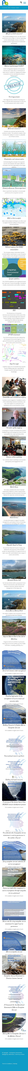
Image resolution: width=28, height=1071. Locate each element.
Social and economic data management (14, 670)
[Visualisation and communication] (14, 148)
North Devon (14, 487)
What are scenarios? (14, 128)
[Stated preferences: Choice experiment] (14, 177)
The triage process (14, 97)
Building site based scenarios (14, 779)
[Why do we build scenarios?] (14, 22)
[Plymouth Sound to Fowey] (14, 534)
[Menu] (24, 3)
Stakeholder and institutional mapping (14, 397)
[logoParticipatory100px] (11, 3)
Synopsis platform (14, 279)
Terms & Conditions (7, 1063)
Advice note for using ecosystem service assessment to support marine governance (14, 923)
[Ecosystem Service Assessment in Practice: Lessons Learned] (14, 964)
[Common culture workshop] (14, 446)
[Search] (20, 3)
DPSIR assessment (14, 334)
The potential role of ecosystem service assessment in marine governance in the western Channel (14, 835)
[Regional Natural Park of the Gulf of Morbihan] (14, 625)
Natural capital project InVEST (14, 66)
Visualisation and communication (14, 159)
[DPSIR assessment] (14, 328)
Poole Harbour (14, 517)
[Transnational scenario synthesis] (14, 745)
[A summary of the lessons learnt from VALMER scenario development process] (14, 791)
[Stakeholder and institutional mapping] (14, 386)
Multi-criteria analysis (14, 218)
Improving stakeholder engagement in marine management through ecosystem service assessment (14, 890)
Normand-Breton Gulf (14, 580)
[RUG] (14, 299)
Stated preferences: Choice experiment (14, 188)
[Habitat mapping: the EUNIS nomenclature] (14, 236)
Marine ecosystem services (14, 952)
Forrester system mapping (14, 428)
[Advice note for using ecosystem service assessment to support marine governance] (14, 910)
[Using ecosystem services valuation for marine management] (14, 850)
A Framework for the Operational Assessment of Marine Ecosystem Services (14, 1007)
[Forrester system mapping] (14, 417)
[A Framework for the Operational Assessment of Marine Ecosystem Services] (14, 994)
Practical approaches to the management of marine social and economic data (14, 698)
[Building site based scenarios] (14, 768)
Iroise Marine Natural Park (14, 611)
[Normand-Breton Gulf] (14, 569)
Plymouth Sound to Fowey (14, 545)
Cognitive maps (14, 364)
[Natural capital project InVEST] (14, 55)
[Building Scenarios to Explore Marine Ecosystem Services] (14, 714)
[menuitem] (20, 3)
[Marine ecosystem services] (14, 940)
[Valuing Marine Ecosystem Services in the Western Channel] (14, 1022)
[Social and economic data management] (14, 659)
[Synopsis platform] (14, 267)
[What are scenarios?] (14, 117)
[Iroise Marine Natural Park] (14, 599)
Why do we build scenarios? (14, 33)
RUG (14, 310)
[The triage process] (14, 86)
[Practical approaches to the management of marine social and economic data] (14, 685)
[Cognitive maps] (14, 353)
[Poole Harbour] (14, 506)
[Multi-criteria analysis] (14, 207)
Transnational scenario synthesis (14, 756)
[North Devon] (14, 476)
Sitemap (15, 1063)
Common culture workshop (14, 457)
